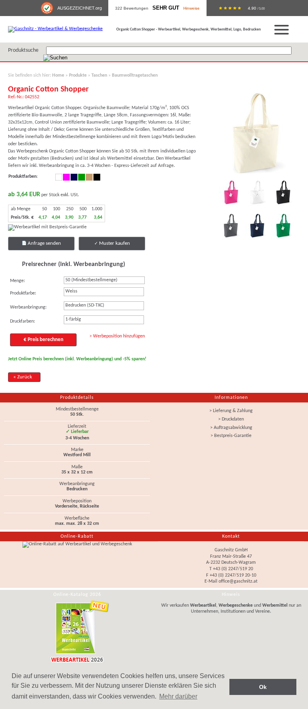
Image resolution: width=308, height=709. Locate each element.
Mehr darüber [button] (178, 696)
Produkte (78, 75)
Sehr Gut (165, 8)
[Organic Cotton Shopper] (259, 174)
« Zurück (22, 377)
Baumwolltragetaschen (135, 75)
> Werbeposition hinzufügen (117, 336)
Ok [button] (263, 687)
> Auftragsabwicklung (231, 427)
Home (58, 75)
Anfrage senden (43, 243)
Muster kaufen (114, 243)
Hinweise (191, 8)
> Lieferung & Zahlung (231, 410)
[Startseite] (55, 28)
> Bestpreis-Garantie (231, 435)
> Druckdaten (231, 419)
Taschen (99, 75)
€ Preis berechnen (43, 339)
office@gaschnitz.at (238, 581)
